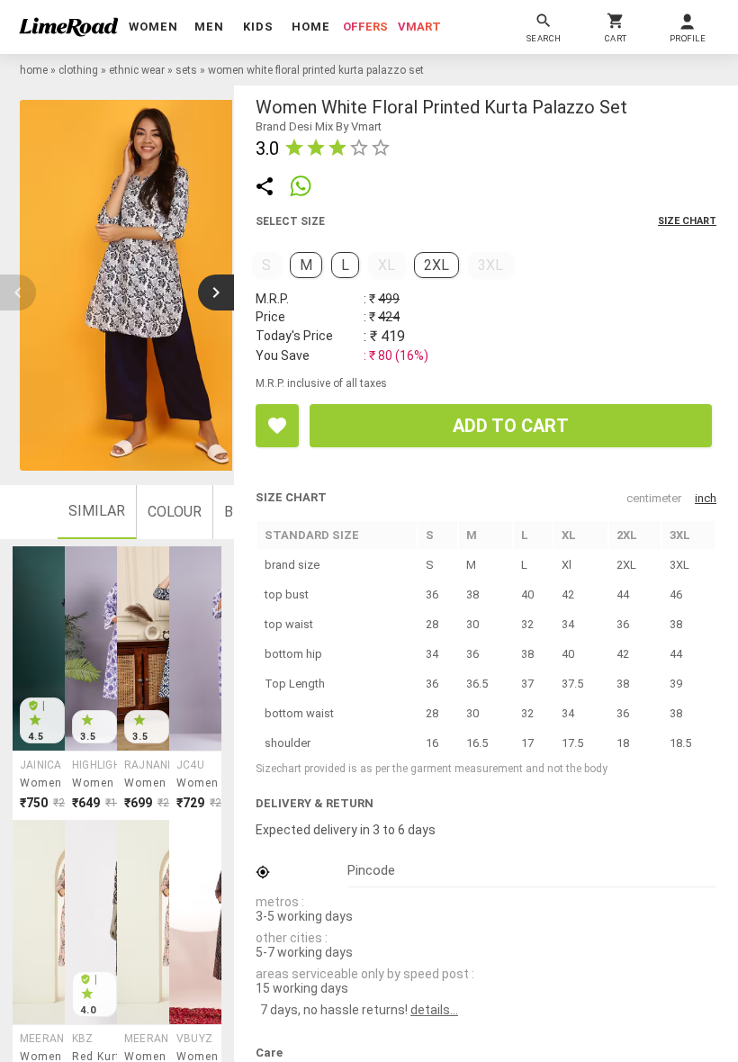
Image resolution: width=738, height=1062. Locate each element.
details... (434, 1010)
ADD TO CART (511, 425)
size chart (687, 221)
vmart (419, 26)
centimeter (653, 498)
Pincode (371, 870)
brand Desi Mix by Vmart (319, 126)
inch (705, 498)
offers (365, 26)
